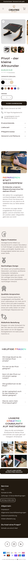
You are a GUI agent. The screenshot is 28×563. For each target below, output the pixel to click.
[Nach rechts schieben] (26, 50)
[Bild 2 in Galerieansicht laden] (14, 50)
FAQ (2, 489)
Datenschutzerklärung (9, 516)
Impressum (5, 509)
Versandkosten (11, 72)
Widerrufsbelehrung (8, 519)
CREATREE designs (10, 559)
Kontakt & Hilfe (6, 492)
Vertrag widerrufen (8, 500)
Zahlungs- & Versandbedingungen (13, 496)
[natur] (11, 82)
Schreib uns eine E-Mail (9, 528)
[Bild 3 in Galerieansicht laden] (21, 50)
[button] (3, 8)
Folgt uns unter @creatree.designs (14, 471)
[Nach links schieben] (1, 50)
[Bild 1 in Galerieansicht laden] (7, 50)
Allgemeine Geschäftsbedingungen (13, 512)
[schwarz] (3, 82)
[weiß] (7, 82)
